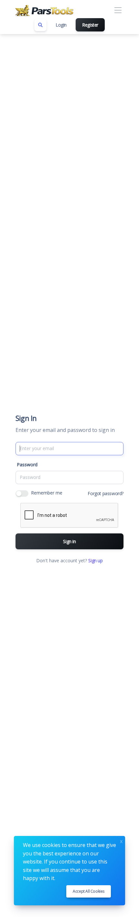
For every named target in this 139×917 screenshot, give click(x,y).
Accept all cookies (88, 891)
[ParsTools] (45, 10)
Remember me (46, 493)
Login (61, 25)
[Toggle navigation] (118, 11)
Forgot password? (105, 493)
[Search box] (40, 25)
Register (90, 25)
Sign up (95, 560)
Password (27, 464)
